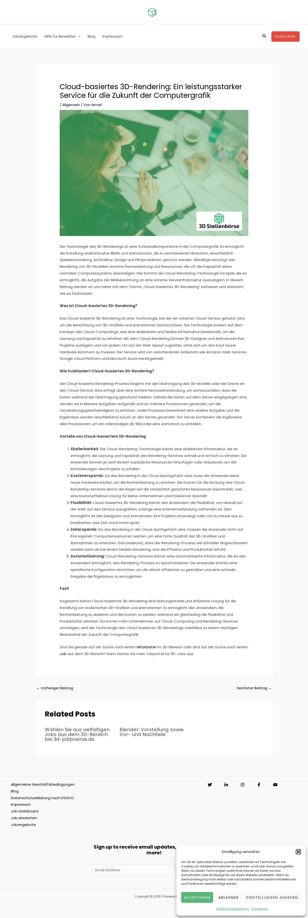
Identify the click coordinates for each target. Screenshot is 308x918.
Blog (91, 36)
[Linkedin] (226, 785)
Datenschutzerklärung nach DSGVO (42, 797)
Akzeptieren (197, 897)
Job (63, 653)
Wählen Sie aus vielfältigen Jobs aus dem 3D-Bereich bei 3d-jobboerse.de (77, 734)
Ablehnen (228, 897)
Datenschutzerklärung (232, 909)
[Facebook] (259, 785)
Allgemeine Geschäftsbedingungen (43, 784)
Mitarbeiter (146, 647)
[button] (298, 851)
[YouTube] (275, 785)
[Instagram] (242, 785)
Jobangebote (24, 36)
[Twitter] (210, 785)
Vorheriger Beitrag (54, 687)
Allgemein (71, 104)
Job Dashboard (24, 811)
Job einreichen (24, 817)
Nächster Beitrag (254, 687)
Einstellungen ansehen (272, 897)
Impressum (259, 909)
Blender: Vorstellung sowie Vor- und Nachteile (152, 732)
